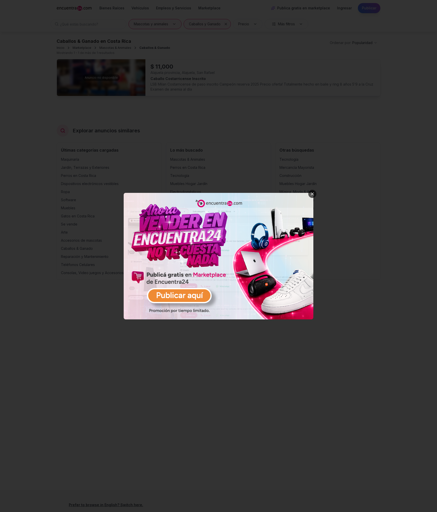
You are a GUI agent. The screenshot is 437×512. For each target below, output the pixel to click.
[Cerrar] (312, 194)
